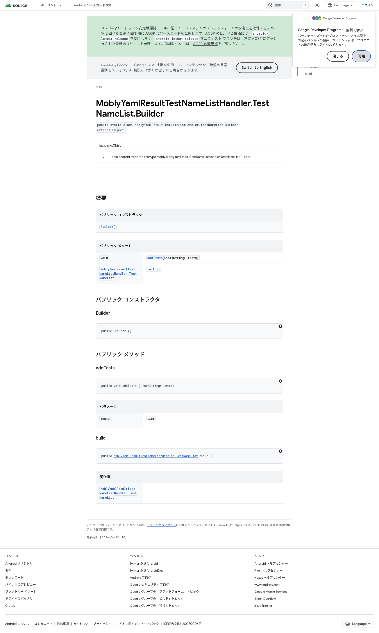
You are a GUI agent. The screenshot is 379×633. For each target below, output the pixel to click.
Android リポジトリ (19, 564)
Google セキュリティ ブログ (149, 585)
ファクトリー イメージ (21, 592)
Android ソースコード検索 (93, 5)
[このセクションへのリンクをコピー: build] (109, 438)
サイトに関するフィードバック (137, 624)
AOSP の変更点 (205, 44)
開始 (361, 56)
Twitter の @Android (144, 564)
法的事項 (63, 624)
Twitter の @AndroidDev (146, 571)
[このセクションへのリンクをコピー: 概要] (110, 198)
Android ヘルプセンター (271, 564)
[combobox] (288, 5)
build (151, 269)
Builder (106, 227)
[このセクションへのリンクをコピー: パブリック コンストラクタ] (164, 300)
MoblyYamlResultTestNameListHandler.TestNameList (118, 273)
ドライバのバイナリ (19, 599)
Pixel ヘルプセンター (268, 571)
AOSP (99, 87)
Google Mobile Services (270, 592)
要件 (8, 571)
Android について (17, 624)
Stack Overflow (265, 599)
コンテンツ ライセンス (161, 525)
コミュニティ (43, 624)
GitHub (10, 606)
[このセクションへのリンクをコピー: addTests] (119, 368)
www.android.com (267, 585)
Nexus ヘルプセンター (269, 578)
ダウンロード (14, 578)
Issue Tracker (263, 606)
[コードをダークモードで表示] (280, 326)
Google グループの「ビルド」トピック (157, 599)
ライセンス (81, 624)
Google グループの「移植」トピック (155, 606)
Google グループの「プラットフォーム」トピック (164, 592)
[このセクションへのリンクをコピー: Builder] (114, 313)
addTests (155, 258)
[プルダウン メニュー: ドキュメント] (62, 5)
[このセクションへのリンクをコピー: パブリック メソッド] (149, 355)
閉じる (338, 56)
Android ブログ (140, 578)
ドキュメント (47, 5)
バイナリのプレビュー (20, 585)
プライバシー (102, 624)
